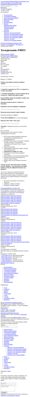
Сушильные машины (10, 271)
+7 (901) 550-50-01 (6, 261)
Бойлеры (6, 30)
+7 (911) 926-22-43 (6, 258)
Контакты (19, 3)
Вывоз (16, 1)
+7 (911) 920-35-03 (6, 260)
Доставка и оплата (10, 3)
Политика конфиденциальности (10, 313)
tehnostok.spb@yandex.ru (7, 263)
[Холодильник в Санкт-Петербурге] (11, 198)
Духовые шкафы (8, 28)
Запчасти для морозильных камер (13, 34)
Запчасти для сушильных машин (13, 37)
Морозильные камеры (10, 25)
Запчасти (6, 31)
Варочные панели (9, 27)
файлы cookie (17, 317)
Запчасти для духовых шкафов (12, 40)
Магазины (3, 7)
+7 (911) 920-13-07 (6, 255)
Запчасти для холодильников (12, 33)
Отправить (4, 392)
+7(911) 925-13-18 (6, 257)
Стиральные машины (10, 16)
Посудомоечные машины (11, 18)
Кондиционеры (8, 22)
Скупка (3, 3)
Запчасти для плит (9, 39)
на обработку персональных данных (14, 394)
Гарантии (7, 1)
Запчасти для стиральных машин (13, 36)
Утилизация (22, 1)
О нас (2, 1)
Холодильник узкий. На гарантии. (10, 203)
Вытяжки (6, 21)
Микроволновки (8, 19)
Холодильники (8, 15)
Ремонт (12, 1)
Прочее (6, 24)
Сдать (27, 1)
